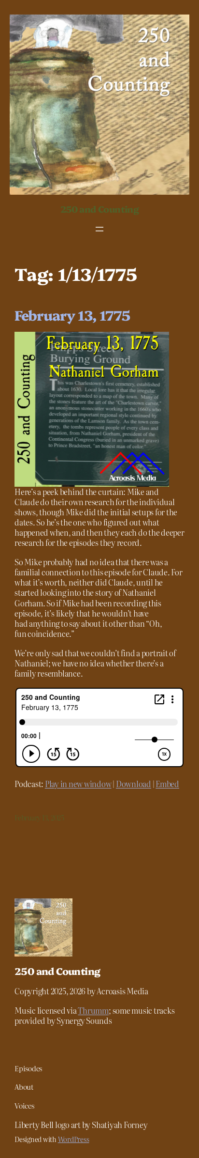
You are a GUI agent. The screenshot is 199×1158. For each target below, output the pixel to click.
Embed (167, 783)
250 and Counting (99, 208)
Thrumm (93, 1010)
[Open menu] (99, 229)
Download (133, 783)
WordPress (73, 1139)
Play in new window (78, 783)
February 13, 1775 (72, 315)
